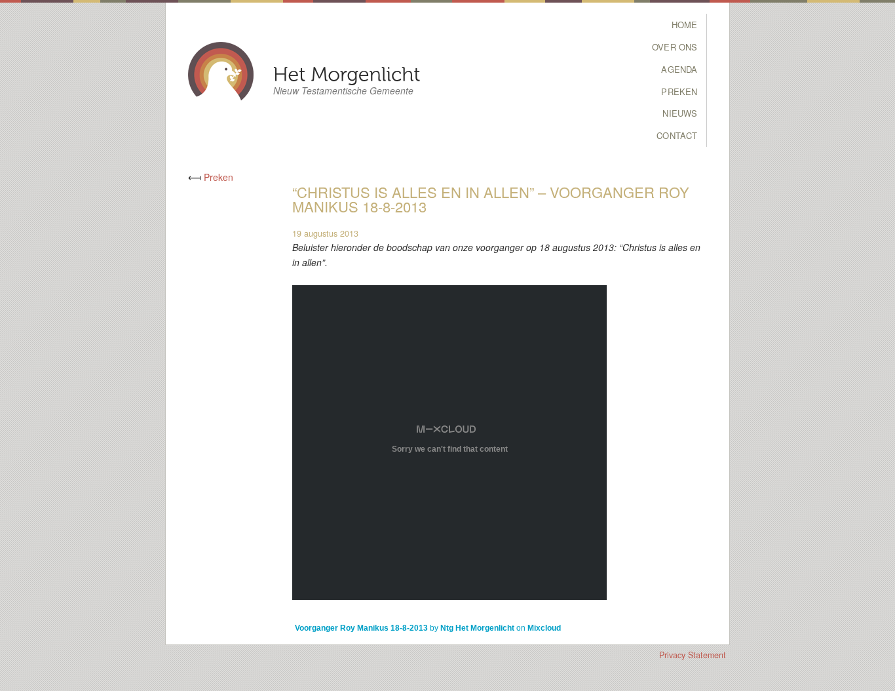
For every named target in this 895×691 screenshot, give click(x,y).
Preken (679, 91)
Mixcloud (544, 628)
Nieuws (679, 113)
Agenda (679, 69)
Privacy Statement (692, 655)
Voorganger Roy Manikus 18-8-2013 (361, 628)
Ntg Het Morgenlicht (477, 628)
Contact (677, 135)
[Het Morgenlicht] (347, 73)
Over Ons (674, 47)
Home (685, 24)
